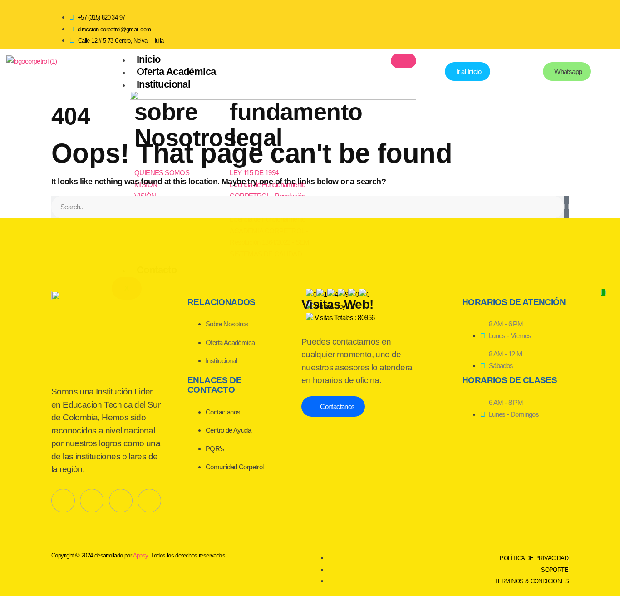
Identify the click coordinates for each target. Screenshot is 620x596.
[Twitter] (91, 500)
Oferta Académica (176, 71)
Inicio (148, 59)
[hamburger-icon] (403, 61)
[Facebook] (492, 22)
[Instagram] (557, 22)
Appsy (140, 555)
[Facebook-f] (63, 500)
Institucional (163, 84)
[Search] (566, 207)
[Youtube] (525, 22)
